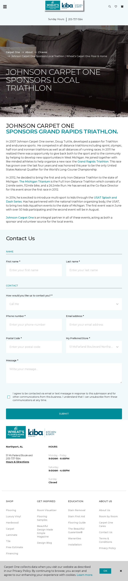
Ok (105, 570)
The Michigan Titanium (34, 181)
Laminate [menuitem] (11, 534)
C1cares (42, 52)
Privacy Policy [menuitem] (107, 548)
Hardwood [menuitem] (12, 522)
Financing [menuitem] (12, 553)
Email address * (75, 316)
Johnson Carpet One (20, 217)
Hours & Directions (17, 461)
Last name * (73, 261)
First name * (13, 261)
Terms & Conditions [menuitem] (105, 540)
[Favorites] (116, 6)
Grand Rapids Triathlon (93, 161)
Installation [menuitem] (75, 544)
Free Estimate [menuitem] (14, 547)
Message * (12, 360)
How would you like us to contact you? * (29, 295)
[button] (109, 6)
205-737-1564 (75, 19)
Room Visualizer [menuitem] (46, 510)
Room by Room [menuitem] (108, 516)
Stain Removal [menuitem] (76, 510)
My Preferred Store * (78, 338)
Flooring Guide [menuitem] (77, 522)
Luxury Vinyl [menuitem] (13, 516)
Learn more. (85, 574)
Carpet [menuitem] (10, 528)
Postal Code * (14, 338)
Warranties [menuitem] (74, 538)
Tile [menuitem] (8, 541)
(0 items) (122, 6)
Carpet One (13, 52)
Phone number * (16, 316)
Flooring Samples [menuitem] (42, 518)
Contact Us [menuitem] (105, 532)
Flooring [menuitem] (11, 510)
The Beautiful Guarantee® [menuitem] (76, 530)
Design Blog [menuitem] (44, 542)
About (29, 52)
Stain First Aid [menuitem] (76, 516)
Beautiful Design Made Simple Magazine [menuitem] (45, 531)
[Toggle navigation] (5, 7)
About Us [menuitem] (104, 510)
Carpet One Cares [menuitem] (106, 524)
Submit (64, 413)
